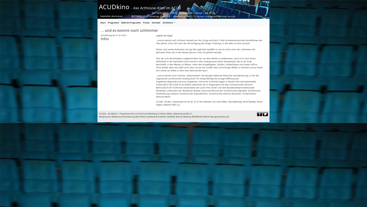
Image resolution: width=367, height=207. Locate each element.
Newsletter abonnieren (111, 16)
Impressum (105, 116)
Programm (113, 22)
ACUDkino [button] (168, 22)
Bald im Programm (131, 22)
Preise (146, 22)
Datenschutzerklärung (124, 116)
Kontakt (156, 22)
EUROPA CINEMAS (166, 116)
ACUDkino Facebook (146, 116)
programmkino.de (220, 116)
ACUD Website (184, 116)
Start (103, 22)
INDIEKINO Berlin (201, 116)
